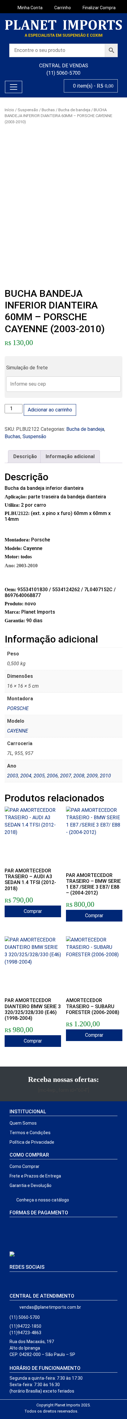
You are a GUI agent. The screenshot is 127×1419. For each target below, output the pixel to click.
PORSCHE (18, 708)
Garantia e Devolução (30, 1185)
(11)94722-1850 (25, 1326)
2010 (105, 776)
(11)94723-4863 (25, 1332)
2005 (39, 776)
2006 (52, 776)
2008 (78, 776)
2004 (25, 776)
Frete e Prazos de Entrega (35, 1175)
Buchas (48, 110)
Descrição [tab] (25, 456)
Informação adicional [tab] (70, 456)
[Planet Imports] (63, 28)
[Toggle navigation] (13, 87)
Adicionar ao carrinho (50, 410)
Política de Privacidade (32, 1142)
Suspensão (28, 110)
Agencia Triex (90, 1411)
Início (9, 110)
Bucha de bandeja (74, 110)
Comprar (33, 911)
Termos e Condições (30, 1132)
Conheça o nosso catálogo (42, 1199)
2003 (12, 776)
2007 (65, 776)
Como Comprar (24, 1166)
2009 (92, 776)
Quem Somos (23, 1123)
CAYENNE (17, 731)
